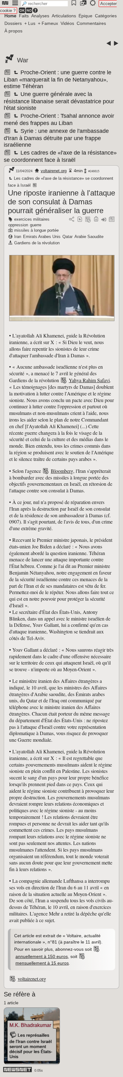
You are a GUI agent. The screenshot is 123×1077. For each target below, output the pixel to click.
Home (10, 15)
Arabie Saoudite (88, 236)
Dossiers (13, 23)
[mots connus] (96, 219)
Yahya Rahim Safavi (89, 380)
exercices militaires (32, 219)
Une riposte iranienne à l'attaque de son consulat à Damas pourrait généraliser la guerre (61, 202)
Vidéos (67, 23)
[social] (71, 219)
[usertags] (79, 219)
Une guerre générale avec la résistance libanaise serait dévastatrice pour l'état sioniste (59, 101)
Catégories (106, 15)
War (22, 60)
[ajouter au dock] (104, 219)
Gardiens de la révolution (37, 243)
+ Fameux (48, 23)
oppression (18, 225)
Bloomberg (62, 471)
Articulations (64, 15)
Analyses (40, 15)
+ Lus (29, 23)
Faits (24, 15)
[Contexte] (88, 219)
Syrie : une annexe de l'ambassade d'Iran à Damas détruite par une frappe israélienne (56, 138)
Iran (17, 236)
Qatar (67, 236)
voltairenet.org (54, 170)
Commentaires (91, 23)
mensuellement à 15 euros (42, 963)
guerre (35, 225)
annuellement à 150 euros (41, 956)
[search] (44, 4)
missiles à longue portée (36, 230)
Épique (85, 15)
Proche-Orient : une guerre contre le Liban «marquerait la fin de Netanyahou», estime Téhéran (57, 79)
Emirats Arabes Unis (42, 236)
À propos (13, 30)
